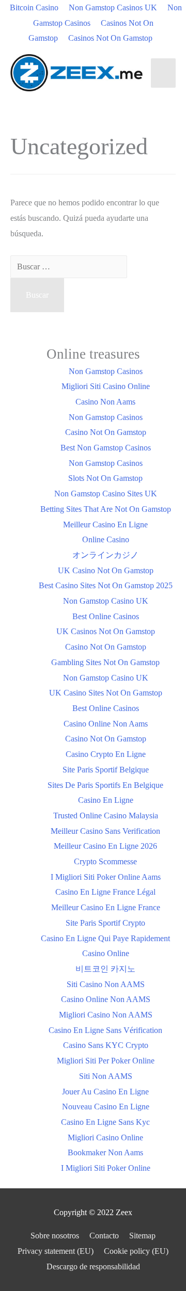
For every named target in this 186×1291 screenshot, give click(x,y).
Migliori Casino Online (105, 1137)
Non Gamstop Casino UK (105, 600)
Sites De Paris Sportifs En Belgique (105, 785)
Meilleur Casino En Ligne (105, 524)
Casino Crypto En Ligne (106, 754)
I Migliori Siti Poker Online (105, 1168)
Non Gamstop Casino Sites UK (105, 493)
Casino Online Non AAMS (105, 999)
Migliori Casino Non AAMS (105, 1014)
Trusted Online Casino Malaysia (105, 815)
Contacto (104, 1235)
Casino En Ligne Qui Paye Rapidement (105, 938)
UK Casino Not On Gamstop (105, 570)
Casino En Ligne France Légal (105, 891)
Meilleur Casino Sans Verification (105, 831)
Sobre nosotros (54, 1235)
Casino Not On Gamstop (105, 432)
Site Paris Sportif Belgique (106, 769)
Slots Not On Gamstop (105, 478)
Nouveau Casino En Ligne (105, 1106)
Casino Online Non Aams (106, 723)
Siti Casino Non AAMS (106, 984)
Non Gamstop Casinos (106, 371)
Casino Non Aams (105, 401)
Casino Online (105, 953)
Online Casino (105, 539)
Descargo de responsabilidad (93, 1266)
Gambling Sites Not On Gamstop (105, 662)
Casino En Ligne (105, 800)
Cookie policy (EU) (136, 1251)
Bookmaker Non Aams (105, 1152)
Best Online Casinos (105, 616)
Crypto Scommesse (105, 861)
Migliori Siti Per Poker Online (105, 1060)
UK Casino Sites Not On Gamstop (105, 692)
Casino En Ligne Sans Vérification (105, 1030)
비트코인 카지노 (105, 968)
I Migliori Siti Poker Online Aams (106, 877)
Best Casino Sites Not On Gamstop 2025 (106, 585)
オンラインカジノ (105, 555)
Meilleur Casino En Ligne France (105, 907)
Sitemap (142, 1235)
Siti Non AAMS (105, 1076)
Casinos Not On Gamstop (110, 38)
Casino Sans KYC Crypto (105, 1045)
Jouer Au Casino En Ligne (105, 1091)
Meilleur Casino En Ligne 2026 (105, 846)
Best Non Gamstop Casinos (105, 447)
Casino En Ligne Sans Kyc (105, 1122)
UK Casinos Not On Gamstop (105, 631)
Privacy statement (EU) (56, 1251)
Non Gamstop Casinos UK (113, 7)
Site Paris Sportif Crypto (105, 922)
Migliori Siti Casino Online (105, 386)
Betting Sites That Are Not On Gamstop (105, 509)
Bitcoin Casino (34, 7)
